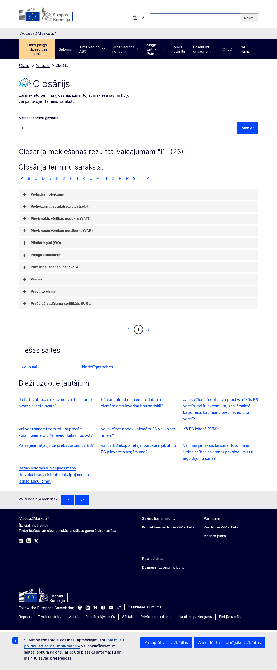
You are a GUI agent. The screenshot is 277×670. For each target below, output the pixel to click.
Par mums (245, 49)
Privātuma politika (155, 617)
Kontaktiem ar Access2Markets (168, 527)
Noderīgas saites (97, 367)
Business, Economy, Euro (163, 567)
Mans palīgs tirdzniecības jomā (36, 49)
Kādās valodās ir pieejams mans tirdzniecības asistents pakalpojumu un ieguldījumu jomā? (54, 474)
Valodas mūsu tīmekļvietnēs (92, 617)
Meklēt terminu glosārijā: (39, 118)
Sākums (65, 49)
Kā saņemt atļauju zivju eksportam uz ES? (56, 445)
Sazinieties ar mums (144, 607)
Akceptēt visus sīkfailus (166, 642)
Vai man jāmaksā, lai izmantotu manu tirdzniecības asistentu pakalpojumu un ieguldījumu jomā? (218, 452)
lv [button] (141, 17)
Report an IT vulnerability (40, 617)
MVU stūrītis (180, 49)
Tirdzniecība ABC (89, 49)
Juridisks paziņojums (195, 617)
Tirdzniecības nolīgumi (123, 49)
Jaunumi (29, 367)
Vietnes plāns (215, 536)
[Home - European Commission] (50, 595)
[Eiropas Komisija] (54, 14)
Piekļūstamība (230, 617)
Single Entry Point (152, 49)
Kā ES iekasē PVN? (200, 429)
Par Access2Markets (221, 527)
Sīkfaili (127, 617)
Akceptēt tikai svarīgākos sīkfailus (229, 642)
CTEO (227, 49)
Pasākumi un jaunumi (202, 49)
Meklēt (247, 128)
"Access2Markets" (34, 518)
